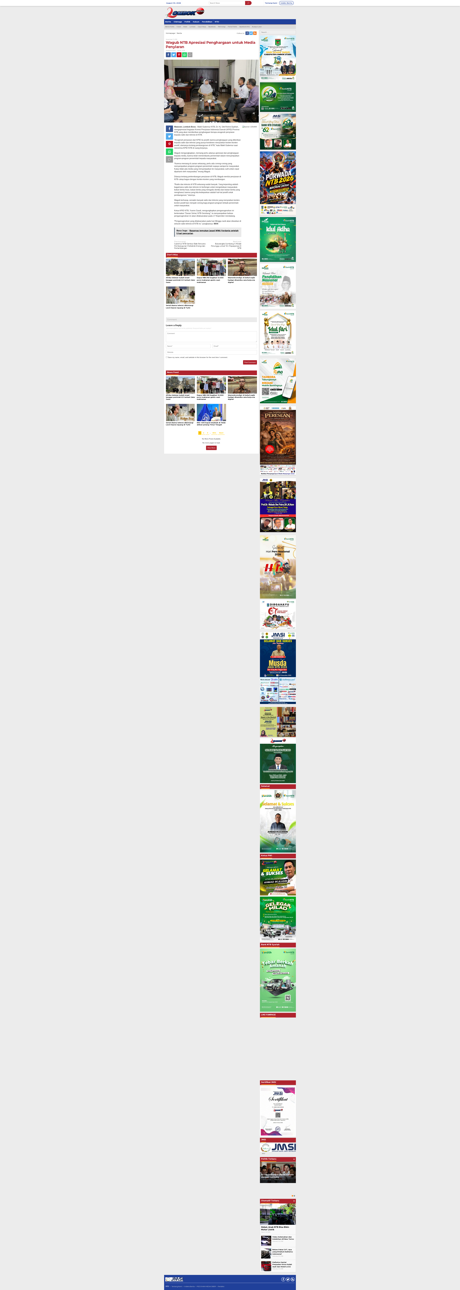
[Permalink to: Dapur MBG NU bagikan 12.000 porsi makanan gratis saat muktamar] (211, 267)
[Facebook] (247, 33)
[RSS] (255, 33)
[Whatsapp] (184, 54)
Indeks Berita (189, 1286)
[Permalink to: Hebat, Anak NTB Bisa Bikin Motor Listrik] (278, 1214)
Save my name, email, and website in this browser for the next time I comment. (198, 357)
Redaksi (221, 1286)
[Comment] (190, 54)
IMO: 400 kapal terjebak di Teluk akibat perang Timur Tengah (211, 424)
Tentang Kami (177, 1286)
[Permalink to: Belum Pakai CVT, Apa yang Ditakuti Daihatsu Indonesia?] (266, 1253)
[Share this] (168, 54)
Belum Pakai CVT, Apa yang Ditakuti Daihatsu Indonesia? (282, 1252)
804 (214, 433)
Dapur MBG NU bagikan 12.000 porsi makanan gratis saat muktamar (210, 280)
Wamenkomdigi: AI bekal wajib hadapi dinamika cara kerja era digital (241, 280)
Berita (179, 50)
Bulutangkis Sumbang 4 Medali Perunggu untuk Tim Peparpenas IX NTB (226, 245)
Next (221, 433)
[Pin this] (179, 54)
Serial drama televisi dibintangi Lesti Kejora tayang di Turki (179, 424)
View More (211, 448)
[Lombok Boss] (185, 12)
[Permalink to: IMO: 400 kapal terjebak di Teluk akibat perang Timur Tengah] (211, 412)
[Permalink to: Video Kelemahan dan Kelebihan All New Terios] (266, 1241)
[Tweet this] (173, 54)
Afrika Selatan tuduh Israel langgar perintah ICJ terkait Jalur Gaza (180, 280)
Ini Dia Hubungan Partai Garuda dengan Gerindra (277, 1175)
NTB (183, 50)
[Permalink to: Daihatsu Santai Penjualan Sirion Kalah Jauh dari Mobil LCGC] (266, 1266)
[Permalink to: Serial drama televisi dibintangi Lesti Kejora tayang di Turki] (180, 295)
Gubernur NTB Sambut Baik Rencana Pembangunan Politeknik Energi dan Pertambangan (189, 245)
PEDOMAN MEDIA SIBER (206, 1286)
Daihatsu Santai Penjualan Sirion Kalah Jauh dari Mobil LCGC (282, 1264)
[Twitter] (251, 33)
